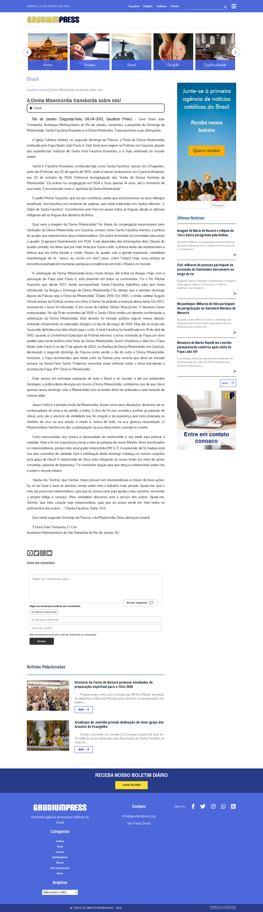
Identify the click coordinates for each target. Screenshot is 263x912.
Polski (175, 6)
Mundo (60, 862)
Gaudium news (36, 90)
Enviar (42, 641)
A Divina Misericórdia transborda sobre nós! (74, 100)
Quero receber (131, 785)
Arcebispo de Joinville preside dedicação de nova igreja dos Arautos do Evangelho (119, 724)
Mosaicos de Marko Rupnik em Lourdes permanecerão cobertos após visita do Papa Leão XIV (204, 347)
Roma (60, 873)
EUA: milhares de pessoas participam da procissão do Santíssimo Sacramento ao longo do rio (205, 269)
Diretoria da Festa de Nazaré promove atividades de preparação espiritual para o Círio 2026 (114, 684)
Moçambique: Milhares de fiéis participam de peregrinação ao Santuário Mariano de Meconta (206, 308)
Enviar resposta (137, 602)
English (148, 6)
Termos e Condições (223, 907)
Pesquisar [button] (218, 205)
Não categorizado (60, 868)
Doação (60, 852)
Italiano (162, 6)
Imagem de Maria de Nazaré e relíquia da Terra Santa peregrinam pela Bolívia (205, 232)
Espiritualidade (60, 857)
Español (134, 6)
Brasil (33, 79)
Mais (81, 709)
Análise (60, 841)
